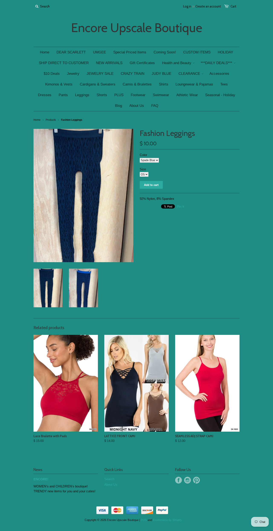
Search (109, 479)
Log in (187, 6)
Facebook (178, 480)
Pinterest (196, 480)
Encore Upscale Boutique (136, 28)
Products (51, 119)
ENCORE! (40, 479)
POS (144, 520)
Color (143, 155)
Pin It (180, 206)
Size (143, 169)
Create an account (208, 6)
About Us (110, 484)
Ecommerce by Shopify (167, 520)
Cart (233, 6)
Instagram (187, 480)
